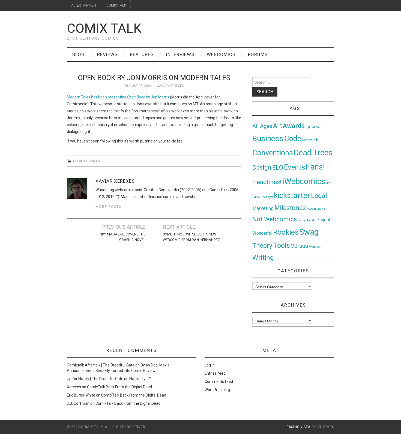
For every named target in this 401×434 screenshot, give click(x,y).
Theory (262, 245)
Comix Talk (104, 28)
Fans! (315, 166)
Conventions (272, 152)
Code (292, 138)
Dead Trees (313, 152)
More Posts (108, 207)
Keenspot (267, 197)
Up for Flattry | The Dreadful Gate (95, 379)
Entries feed (215, 373)
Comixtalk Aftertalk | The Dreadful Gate (100, 365)
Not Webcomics (274, 219)
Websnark (315, 247)
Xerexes (74, 387)
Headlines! (267, 181)
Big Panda (312, 127)
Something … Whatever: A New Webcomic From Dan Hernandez (191, 237)
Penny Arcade (307, 220)
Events (294, 167)
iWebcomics (303, 181)
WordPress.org (217, 390)
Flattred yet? (140, 379)
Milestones (290, 208)
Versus (299, 246)
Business (267, 138)
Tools (281, 245)
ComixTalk (310, 140)
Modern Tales (316, 209)
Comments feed (219, 381)
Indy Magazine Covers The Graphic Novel (122, 237)
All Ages (262, 126)
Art (277, 126)
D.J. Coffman (78, 403)
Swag (309, 232)
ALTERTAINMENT (84, 5)
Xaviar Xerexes (170, 86)
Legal (319, 196)
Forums (258, 54)
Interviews (180, 54)
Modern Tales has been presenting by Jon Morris (118, 97)
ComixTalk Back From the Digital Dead (119, 387)
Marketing (263, 208)
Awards (294, 126)
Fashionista (298, 427)
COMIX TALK (116, 5)
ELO (277, 167)
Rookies (285, 232)
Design (261, 167)
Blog (78, 54)
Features (142, 54)
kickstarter (292, 195)
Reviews (107, 54)
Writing (263, 257)
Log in (210, 365)
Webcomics (221, 54)
